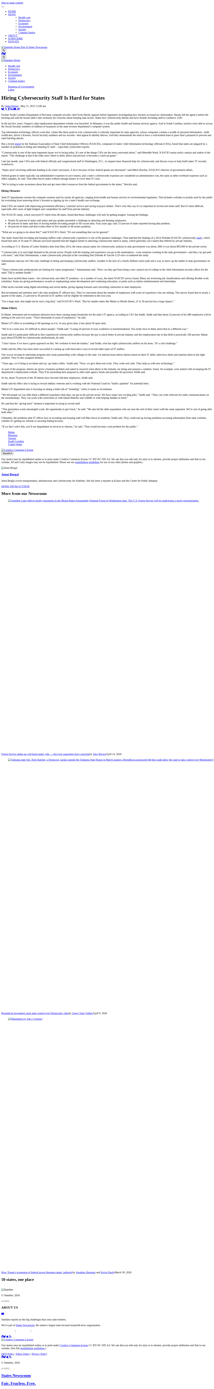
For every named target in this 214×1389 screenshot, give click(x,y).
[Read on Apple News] (7, 1336)
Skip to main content (12, 2)
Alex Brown (99, 754)
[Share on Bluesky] (3, 109)
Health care (24, 17)
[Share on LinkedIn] (11, 109)
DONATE (13, 41)
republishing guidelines (87, 462)
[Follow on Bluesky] (4, 53)
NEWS (12, 14)
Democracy (24, 20)
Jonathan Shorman (85, 1272)
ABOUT (13, 35)
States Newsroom (25, 1325)
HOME (12, 11)
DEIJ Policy (7, 1330)
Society (22, 29)
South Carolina (16, 441)
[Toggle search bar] (3, 50)
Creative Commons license (74, 1345)
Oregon (12, 438)
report (18, 143)
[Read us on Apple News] (7, 1357)
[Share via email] (15, 109)
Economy (23, 23)
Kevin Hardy (108, 1272)
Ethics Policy (23, 1330)
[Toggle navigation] (2, 6)
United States (15, 444)
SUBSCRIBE (15, 38)
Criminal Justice (26, 32)
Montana (12, 435)
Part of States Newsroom (34, 47)
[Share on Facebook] (9, 109)
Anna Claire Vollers (82, 1013)
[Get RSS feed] (10, 1336)
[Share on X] (6, 109)
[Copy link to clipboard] (18, 109)
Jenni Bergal (11, 106)
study (199, 237)
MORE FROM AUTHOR (15, 486)
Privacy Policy (39, 1330)
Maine (11, 432)
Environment (25, 26)
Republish (7, 453)
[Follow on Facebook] (2, 53)
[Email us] (2, 1313)
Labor (11, 89)
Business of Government (21, 86)
